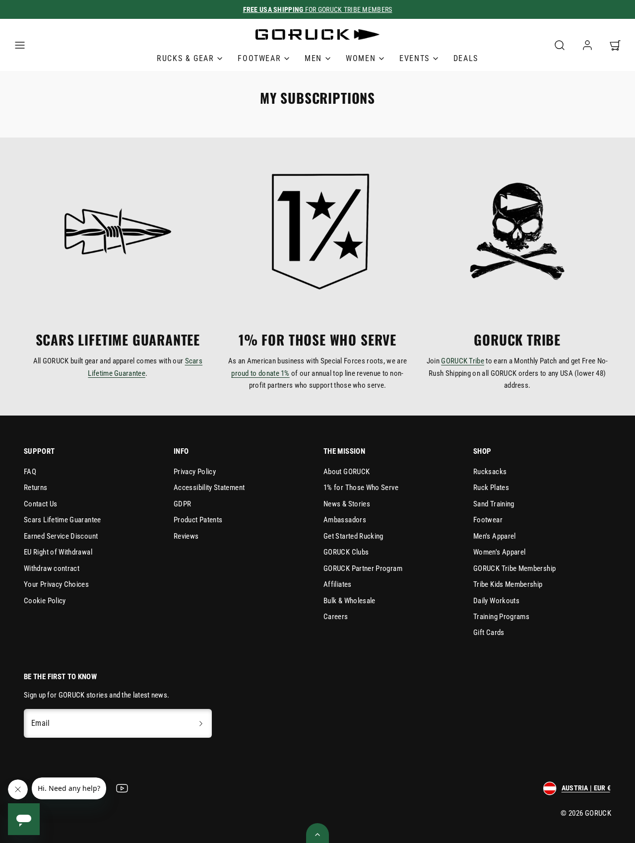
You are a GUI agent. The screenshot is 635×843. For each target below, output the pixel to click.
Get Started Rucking (353, 536)
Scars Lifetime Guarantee (62, 519)
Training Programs (501, 616)
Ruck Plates (491, 487)
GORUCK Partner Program (362, 568)
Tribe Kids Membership (508, 584)
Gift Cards (489, 632)
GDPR (182, 503)
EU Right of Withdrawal (58, 552)
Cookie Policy (45, 600)
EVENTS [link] (414, 58)
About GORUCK (346, 471)
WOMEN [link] (361, 58)
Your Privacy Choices (56, 584)
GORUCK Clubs (346, 552)
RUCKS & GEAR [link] (185, 58)
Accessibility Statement (209, 487)
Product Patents (198, 519)
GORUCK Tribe (462, 360)
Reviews (186, 536)
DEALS (465, 58)
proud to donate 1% (260, 373)
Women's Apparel (499, 552)
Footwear (488, 519)
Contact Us (41, 503)
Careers (335, 616)
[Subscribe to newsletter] (201, 723)
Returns (36, 487)
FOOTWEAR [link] (259, 58)
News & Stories (346, 503)
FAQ (30, 471)
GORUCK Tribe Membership (514, 568)
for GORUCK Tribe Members (317, 9)
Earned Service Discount (61, 536)
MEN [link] (313, 58)
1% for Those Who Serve (360, 487)
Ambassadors (344, 519)
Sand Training (493, 503)
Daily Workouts (496, 600)
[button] (20, 45)
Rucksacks (490, 471)
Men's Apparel (494, 536)
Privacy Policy (195, 471)
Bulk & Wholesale (349, 600)
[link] (587, 45)
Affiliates (337, 584)
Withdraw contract (51, 568)
